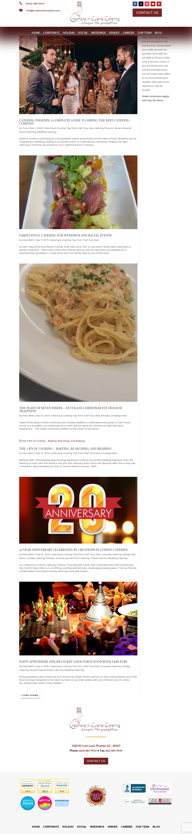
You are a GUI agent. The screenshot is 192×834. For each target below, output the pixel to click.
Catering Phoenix (103, 128)
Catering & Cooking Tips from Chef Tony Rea (69, 128)
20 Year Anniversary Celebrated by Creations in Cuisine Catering (73, 549)
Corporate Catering (111, 554)
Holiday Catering (36, 558)
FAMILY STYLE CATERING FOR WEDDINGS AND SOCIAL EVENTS (65, 235)
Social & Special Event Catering (73, 558)
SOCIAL (83, 33)
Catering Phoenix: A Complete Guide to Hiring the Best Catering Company (74, 121)
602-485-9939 (113, 750)
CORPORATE (51, 33)
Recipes (105, 415)
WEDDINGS (98, 33)
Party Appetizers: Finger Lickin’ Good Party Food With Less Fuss (73, 661)
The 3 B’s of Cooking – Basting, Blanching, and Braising (65, 448)
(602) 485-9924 (35, 3)
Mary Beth (28, 240)
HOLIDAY (69, 33)
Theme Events (99, 558)
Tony (25, 128)
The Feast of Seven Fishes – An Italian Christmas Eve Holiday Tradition (70, 409)
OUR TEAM (145, 33)
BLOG (158, 33)
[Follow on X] (141, 3)
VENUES (114, 33)
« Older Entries (29, 695)
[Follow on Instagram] (147, 3)
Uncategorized (119, 415)
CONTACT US (147, 13)
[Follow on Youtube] (153, 3)
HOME (36, 33)
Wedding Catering (46, 132)
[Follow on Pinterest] (159, 3)
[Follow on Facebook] (135, 3)
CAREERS (128, 33)
